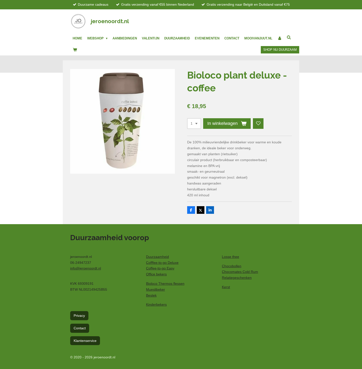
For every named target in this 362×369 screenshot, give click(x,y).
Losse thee (230, 257)
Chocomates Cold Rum (240, 272)
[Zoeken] (289, 37)
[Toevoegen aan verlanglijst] (258, 123)
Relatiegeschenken (237, 278)
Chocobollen (231, 266)
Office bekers (156, 274)
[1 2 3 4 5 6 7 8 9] (194, 123)
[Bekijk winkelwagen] (75, 49)
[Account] (279, 38)
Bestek (151, 295)
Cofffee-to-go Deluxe (162, 263)
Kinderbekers (156, 304)
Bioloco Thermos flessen (165, 283)
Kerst (226, 287)
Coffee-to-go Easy (160, 268)
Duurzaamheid (157, 257)
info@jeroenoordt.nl (85, 268)
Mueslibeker (155, 289)
